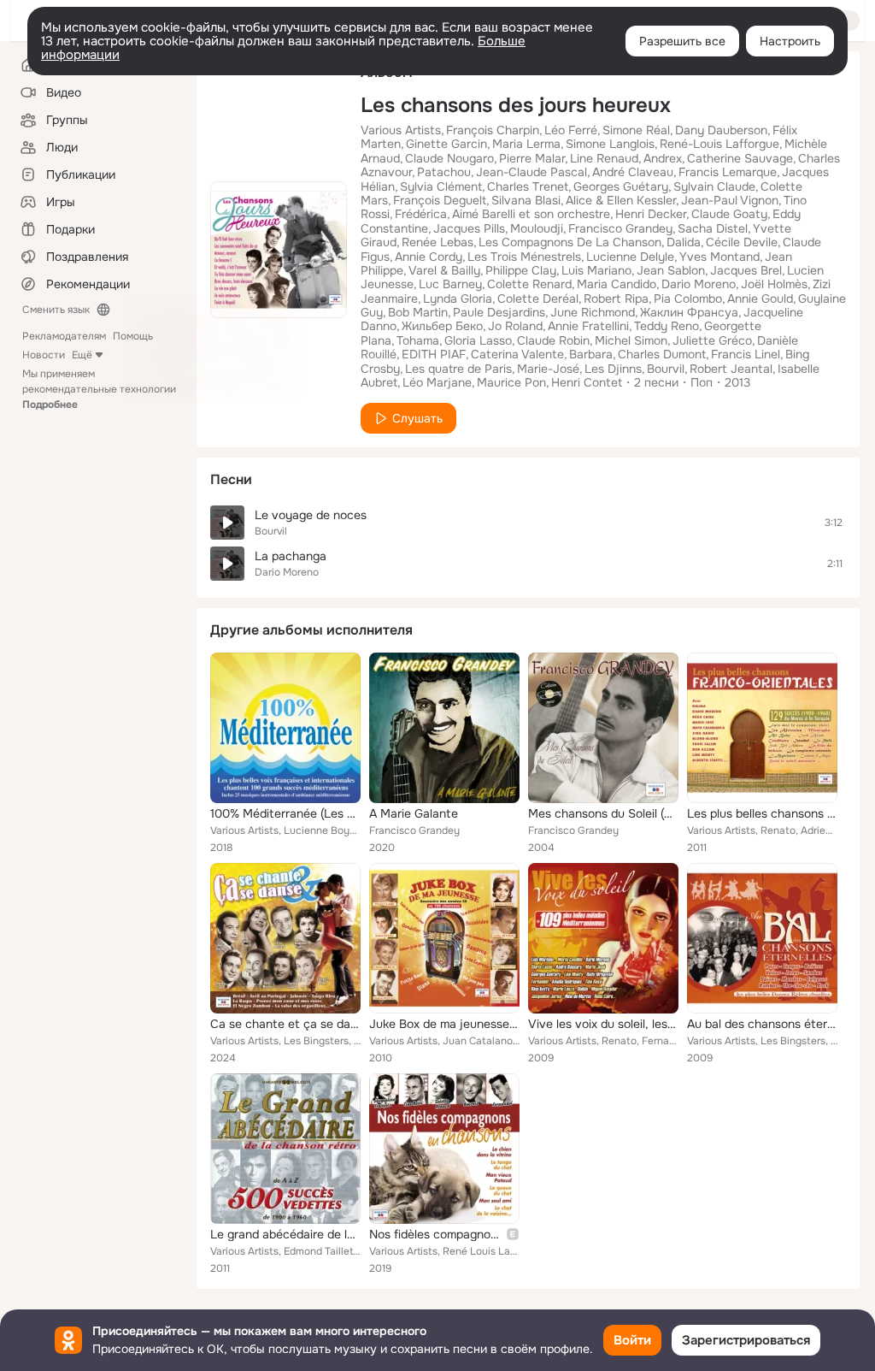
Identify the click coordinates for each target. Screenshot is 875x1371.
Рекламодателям (64, 336)
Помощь (133, 336)
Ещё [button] (82, 355)
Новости (43, 355)
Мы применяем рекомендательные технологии (99, 389)
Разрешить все (682, 41)
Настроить (790, 41)
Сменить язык (56, 309)
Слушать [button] (417, 418)
